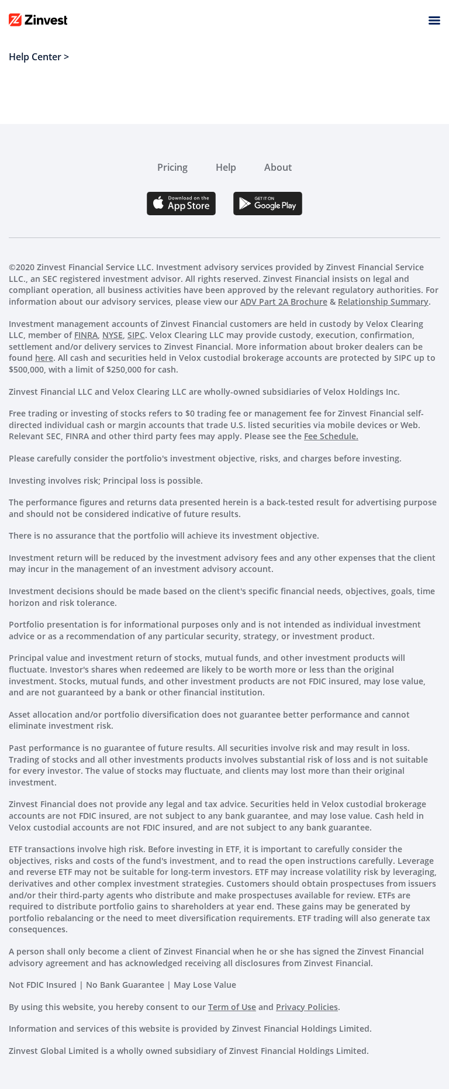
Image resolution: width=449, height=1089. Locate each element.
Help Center (35, 56)
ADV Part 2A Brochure (283, 301)
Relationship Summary (383, 301)
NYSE (112, 334)
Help (226, 167)
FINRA (86, 334)
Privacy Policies (307, 1006)
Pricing (172, 167)
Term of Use (232, 1006)
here (44, 357)
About (278, 167)
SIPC (136, 334)
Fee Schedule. (331, 436)
